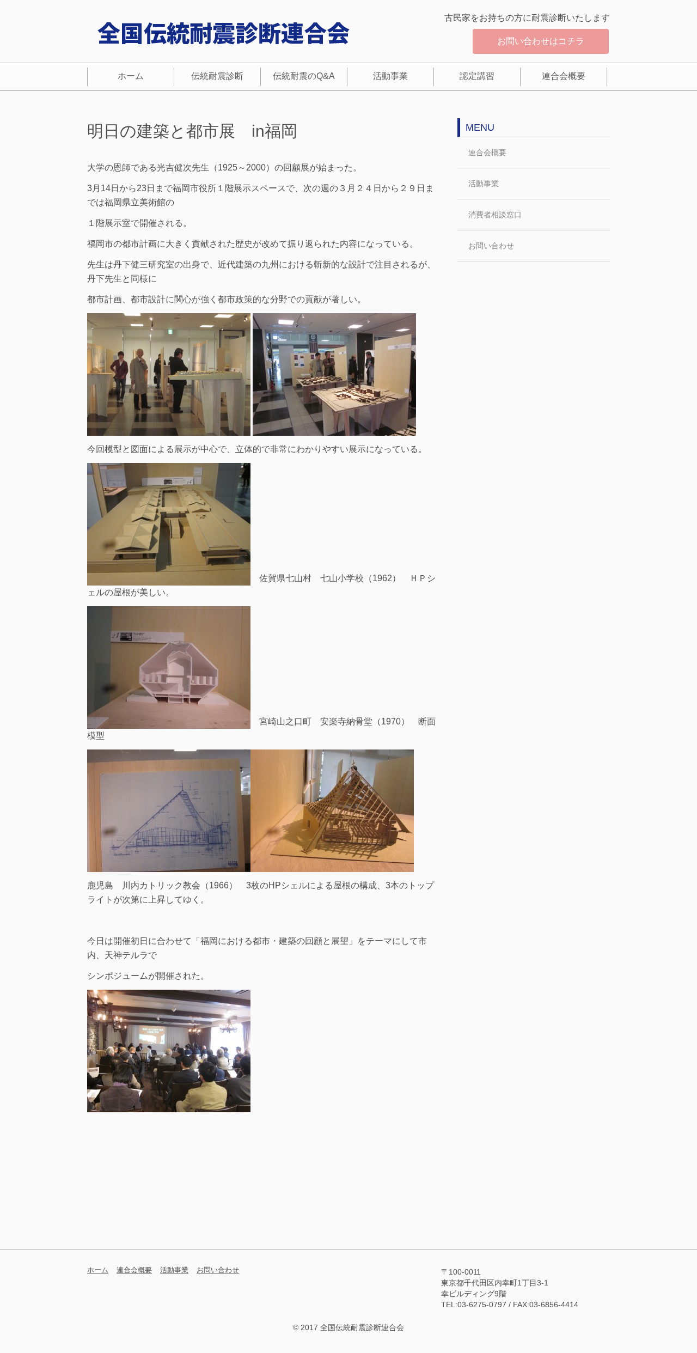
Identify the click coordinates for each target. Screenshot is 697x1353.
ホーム (131, 76)
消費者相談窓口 (495, 214)
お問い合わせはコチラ (540, 41)
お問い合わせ (491, 245)
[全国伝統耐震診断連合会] (223, 32)
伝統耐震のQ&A (304, 76)
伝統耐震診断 (217, 76)
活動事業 (390, 76)
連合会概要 (563, 76)
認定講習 (477, 76)
